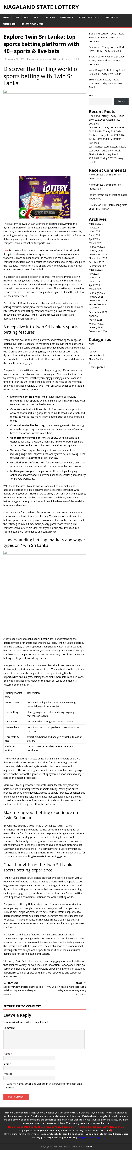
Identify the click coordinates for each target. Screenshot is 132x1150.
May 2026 (94, 235)
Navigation (95, 178)
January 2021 (96, 327)
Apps (91, 343)
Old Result (66, 17)
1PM (16, 17)
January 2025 (96, 296)
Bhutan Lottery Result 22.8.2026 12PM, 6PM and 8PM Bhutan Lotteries (107, 60)
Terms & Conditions (89, 1126)
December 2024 (98, 300)
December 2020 (98, 331)
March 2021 (95, 319)
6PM (26, 17)
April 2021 (94, 315)
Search (92, 95)
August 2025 (96, 269)
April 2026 (94, 239)
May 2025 (94, 281)
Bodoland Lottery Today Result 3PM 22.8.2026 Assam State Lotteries (106, 37)
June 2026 (94, 231)
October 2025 (96, 262)
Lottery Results (97, 355)
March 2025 (95, 289)
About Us (22, 1126)
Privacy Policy (53, 1126)
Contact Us (111, 17)
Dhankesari (9, 24)
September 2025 (98, 266)
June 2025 (94, 277)
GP (90, 347)
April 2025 (94, 285)
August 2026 (96, 223)
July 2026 (94, 227)
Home (6, 17)
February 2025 (97, 292)
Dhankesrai (76, 1133)
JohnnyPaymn (96, 194)
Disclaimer (70, 1126)
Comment (9, 1027)
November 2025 (98, 258)
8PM (36, 17)
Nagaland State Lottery (69, 1130)
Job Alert (93, 351)
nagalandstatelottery (40, 59)
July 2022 (94, 308)
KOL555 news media (32, 24)
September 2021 (98, 312)
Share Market (96, 359)
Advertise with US (89, 17)
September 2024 (98, 304)
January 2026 (96, 250)
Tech (91, 363)
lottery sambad (44, 1116)
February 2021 (97, 323)
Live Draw (49, 17)
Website (7, 1073)
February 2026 (97, 246)
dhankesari (63, 1116)
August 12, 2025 (16, 59)
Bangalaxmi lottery (89, 1137)
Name (7, 1053)
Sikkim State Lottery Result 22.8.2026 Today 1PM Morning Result (106, 83)
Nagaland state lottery (111, 1116)
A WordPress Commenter (103, 174)
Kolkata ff (63, 1123)
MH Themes (86, 1146)
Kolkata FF (69, 1137)
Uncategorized (64, 59)
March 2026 (95, 243)
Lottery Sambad (52, 1137)
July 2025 (94, 273)
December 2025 (98, 254)
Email (6, 1063)
